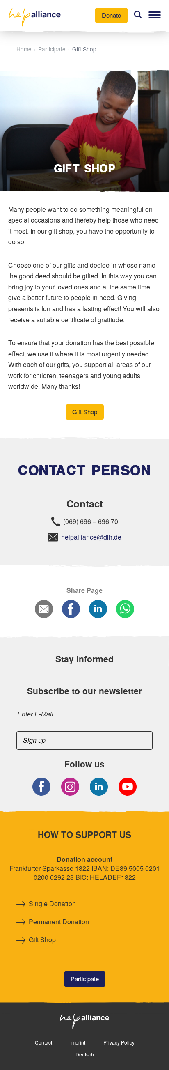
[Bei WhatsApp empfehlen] (125, 610)
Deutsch (84, 1054)
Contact (43, 1042)
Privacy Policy (119, 1042)
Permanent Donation (59, 921)
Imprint (77, 1042)
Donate (111, 15)
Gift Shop (84, 411)
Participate (52, 49)
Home (24, 49)
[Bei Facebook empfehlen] (71, 610)
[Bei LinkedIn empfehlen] (98, 610)
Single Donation (52, 903)
